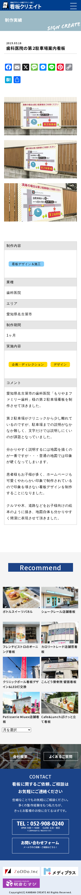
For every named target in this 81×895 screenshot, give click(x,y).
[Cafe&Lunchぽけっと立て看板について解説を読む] (59, 707)
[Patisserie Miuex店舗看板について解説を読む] (21, 707)
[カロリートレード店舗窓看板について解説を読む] (59, 637)
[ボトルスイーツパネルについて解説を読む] (21, 602)
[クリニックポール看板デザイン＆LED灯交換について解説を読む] (21, 672)
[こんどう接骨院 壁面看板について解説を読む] (59, 672)
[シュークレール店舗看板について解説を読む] (59, 602)
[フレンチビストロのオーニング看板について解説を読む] (21, 637)
